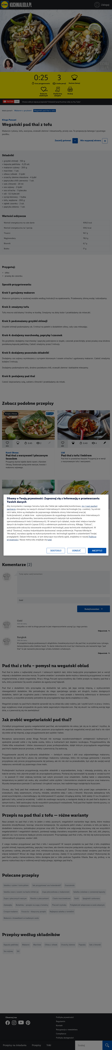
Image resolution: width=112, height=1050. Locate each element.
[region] (56, 525)
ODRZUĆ (76, 550)
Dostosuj (55, 550)
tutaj (49, 539)
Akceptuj (97, 550)
